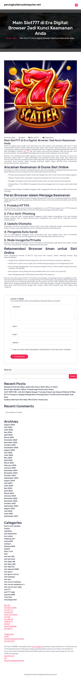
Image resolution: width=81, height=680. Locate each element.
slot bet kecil (9, 559)
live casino (8, 536)
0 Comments (48, 138)
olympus (7, 544)
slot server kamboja (12, 582)
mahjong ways (9, 634)
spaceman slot (9, 656)
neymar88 (8, 541)
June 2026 (8, 430)
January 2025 (10, 468)
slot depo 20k (10, 564)
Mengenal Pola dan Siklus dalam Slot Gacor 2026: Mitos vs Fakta (31, 387)
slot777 (36, 138)
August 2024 (9, 481)
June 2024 (8, 486)
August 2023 (9, 509)
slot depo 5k (9, 567)
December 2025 (10, 440)
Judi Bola (8, 531)
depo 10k (7, 605)
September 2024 (11, 478)
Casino (7, 529)
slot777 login (9, 592)
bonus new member (12, 526)
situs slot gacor (37, 647)
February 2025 (10, 465)
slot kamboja (9, 577)
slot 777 (26, 151)
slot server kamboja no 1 (14, 584)
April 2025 (8, 460)
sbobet (7, 549)
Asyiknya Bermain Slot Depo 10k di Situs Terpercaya (26, 400)
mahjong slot (9, 539)
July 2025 (8, 453)
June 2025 (8, 455)
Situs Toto (8, 551)
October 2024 (10, 476)
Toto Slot (8, 597)
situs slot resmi (9, 641)
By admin (22, 138)
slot (5, 658)
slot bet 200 (9, 557)
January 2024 (10, 496)
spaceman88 (9, 595)
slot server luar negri (13, 587)
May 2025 (8, 458)
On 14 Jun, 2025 (9, 138)
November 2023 (10, 501)
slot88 (6, 636)
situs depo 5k (8, 619)
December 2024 (10, 470)
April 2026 (8, 435)
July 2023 (8, 511)
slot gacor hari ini (11, 574)
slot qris (7, 579)
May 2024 (8, 488)
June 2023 (8, 514)
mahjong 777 (8, 622)
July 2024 (8, 483)
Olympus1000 (9, 546)
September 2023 (11, 506)
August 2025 (9, 450)
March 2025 (9, 463)
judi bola (7, 624)
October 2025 (10, 445)
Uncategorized (10, 600)
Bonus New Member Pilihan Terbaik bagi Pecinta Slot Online (29, 389)
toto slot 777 (8, 610)
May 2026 (8, 432)
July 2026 (8, 427)
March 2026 (9, 437)
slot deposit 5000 (11, 569)
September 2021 (11, 516)
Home (8, 38)
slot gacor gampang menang (14, 639)
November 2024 (10, 473)
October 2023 (10, 503)
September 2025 (11, 448)
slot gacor (8, 572)
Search (7, 370)
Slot (15, 38)
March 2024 (9, 493)
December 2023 (10, 498)
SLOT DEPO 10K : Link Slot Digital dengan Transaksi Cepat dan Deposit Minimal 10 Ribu (40, 392)
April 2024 (8, 491)
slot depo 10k (9, 562)
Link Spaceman (10, 534)
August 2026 (9, 425)
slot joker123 (8, 612)
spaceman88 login (10, 626)
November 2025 (10, 443)
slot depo (7, 617)
